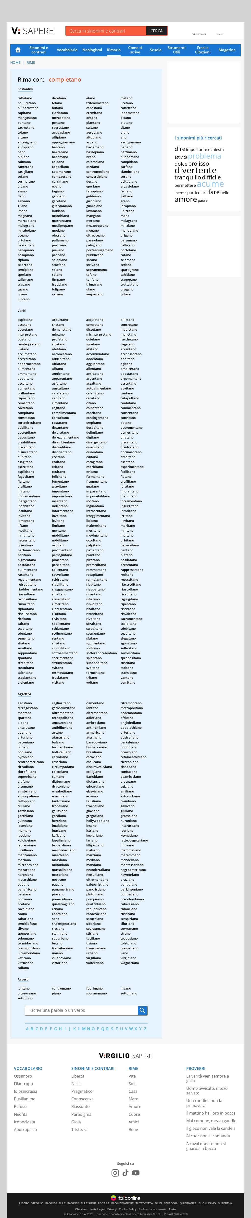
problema (204, 156)
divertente (196, 170)
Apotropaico (25, 1129)
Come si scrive (135, 49)
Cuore (134, 1114)
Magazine (227, 49)
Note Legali (97, 1209)
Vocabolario (67, 49)
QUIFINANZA (188, 1203)
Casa (133, 1091)
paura (203, 200)
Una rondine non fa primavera (204, 1103)
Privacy (112, 1209)
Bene (133, 1129)
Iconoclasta (24, 1122)
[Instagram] (115, 1173)
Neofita (20, 1114)
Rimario (114, 49)
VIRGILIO (37, 1203)
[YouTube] (136, 1173)
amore (186, 199)
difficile (211, 177)
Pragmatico (82, 1091)
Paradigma (81, 1114)
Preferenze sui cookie (152, 1209)
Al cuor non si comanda (208, 1136)
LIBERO (24, 1203)
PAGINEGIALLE (55, 1203)
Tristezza (79, 1129)
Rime (31, 62)
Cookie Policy (128, 1209)
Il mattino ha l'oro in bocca (211, 1113)
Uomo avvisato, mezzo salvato (207, 1091)
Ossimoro (23, 1076)
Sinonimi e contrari (38, 49)
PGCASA (103, 1203)
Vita (132, 1076)
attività (181, 157)
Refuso (20, 1106)
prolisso (198, 163)
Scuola (156, 49)
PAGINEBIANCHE (122, 1203)
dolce (181, 163)
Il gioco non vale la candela (211, 1128)
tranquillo (188, 177)
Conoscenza (82, 1099)
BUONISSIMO (207, 1203)
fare (214, 192)
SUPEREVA (225, 1203)
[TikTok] (125, 1173)
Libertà (77, 1076)
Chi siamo (81, 1209)
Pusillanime (24, 1099)
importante (196, 149)
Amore (135, 1106)
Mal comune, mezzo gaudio (211, 1120)
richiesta (216, 149)
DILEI (158, 1203)
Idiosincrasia (25, 1091)
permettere (185, 185)
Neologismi (92, 49)
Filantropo (23, 1083)
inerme (181, 192)
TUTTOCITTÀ (144, 1203)
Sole (133, 1083)
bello (224, 192)
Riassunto (80, 1106)
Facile (76, 1083)
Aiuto (172, 1209)
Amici (134, 1122)
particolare (197, 192)
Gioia (76, 1122)
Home (18, 50)
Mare (133, 1099)
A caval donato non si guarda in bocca (206, 1146)
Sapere (38, 30)
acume (210, 183)
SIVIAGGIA (171, 1203)
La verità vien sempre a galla (207, 1078)
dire (180, 149)
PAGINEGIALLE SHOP (81, 1203)
